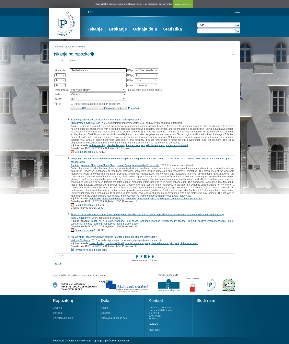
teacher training (187, 221)
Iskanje (95, 29)
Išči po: (58, 99)
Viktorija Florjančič (80, 240)
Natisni (73, 60)
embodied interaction (113, 198)
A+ (63, 60)
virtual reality (169, 221)
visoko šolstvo (96, 243)
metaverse (95, 198)
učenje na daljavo (134, 243)
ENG (90, 12)
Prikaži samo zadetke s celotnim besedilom (97, 104)
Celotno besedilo (84, 152)
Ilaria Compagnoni (81, 217)
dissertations (132, 223)
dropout (174, 243)
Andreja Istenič (140, 165)
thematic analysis (135, 145)
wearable (131, 198)
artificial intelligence (160, 198)
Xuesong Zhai (88, 165)
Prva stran (58, 46)
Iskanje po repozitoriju (75, 46)
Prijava (237, 12)
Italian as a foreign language (108, 221)
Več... (100, 207)
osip (147, 243)
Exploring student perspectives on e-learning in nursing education (106, 119)
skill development (155, 145)
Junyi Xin (154, 165)
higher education (189, 243)
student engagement (177, 145)
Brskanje (118, 29)
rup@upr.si (154, 329)
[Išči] (238, 30)
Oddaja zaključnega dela (114, 318)
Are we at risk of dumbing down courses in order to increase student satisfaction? (114, 237)
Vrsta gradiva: (61, 90)
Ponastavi (133, 108)
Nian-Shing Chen (106, 165)
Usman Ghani (124, 165)
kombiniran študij (115, 243)
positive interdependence (212, 221)
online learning (97, 145)
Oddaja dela (145, 29)
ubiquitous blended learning (187, 198)
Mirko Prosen (78, 123)
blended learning (116, 145)
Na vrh (58, 263)
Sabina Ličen (93, 123)
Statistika (172, 29)
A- (55, 60)
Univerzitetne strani (63, 318)
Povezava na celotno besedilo (91, 250)
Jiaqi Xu (75, 165)
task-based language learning (143, 221)
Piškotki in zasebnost (117, 340)
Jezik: (57, 94)
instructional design (113, 223)
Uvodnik (57, 307)
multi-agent (143, 198)
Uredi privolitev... (183, 4)
